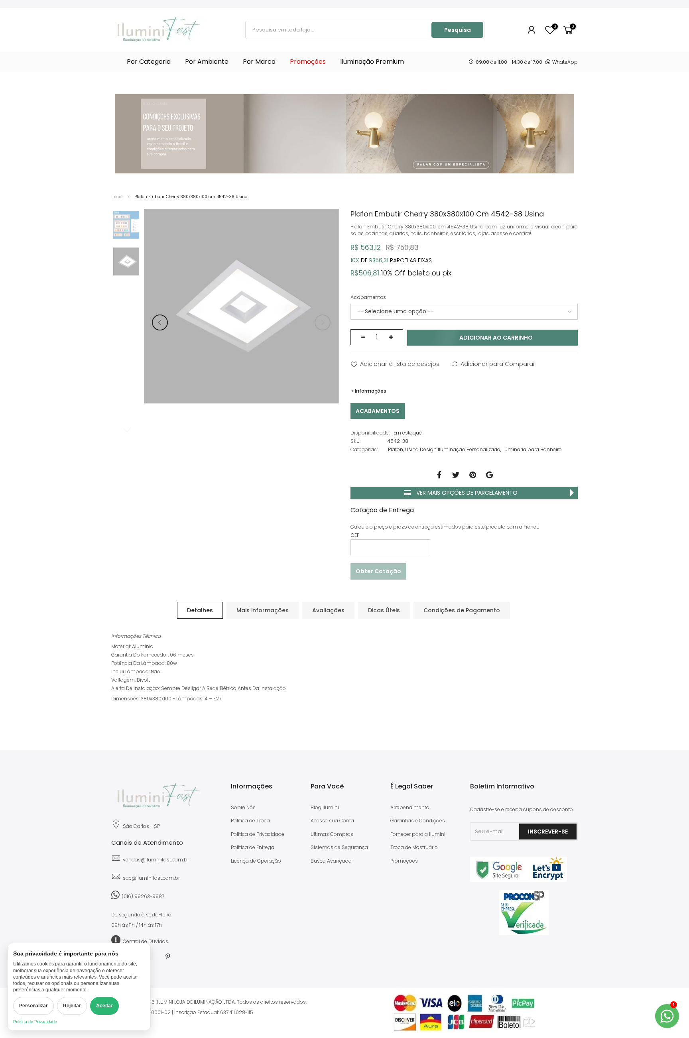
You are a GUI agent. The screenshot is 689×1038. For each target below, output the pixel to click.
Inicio (116, 197)
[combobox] (338, 30)
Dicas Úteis (384, 610)
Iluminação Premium (372, 61)
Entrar (532, 29)
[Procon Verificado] (524, 912)
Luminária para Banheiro (532, 449)
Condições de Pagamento (461, 610)
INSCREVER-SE (548, 832)
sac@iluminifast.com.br (151, 878)
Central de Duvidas (145, 941)
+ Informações (368, 390)
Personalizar (33, 1006)
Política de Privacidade (35, 1021)
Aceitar (104, 1006)
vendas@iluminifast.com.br (156, 859)
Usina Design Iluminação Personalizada (452, 449)
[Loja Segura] (518, 880)
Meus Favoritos (554, 26)
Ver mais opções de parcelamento (466, 493)
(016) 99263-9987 (143, 896)
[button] (160, 322)
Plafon (395, 449)
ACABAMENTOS (378, 411)
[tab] (200, 610)
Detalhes (200, 610)
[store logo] (159, 30)
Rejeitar (72, 1006)
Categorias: (364, 449)
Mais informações (262, 610)
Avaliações (328, 610)
